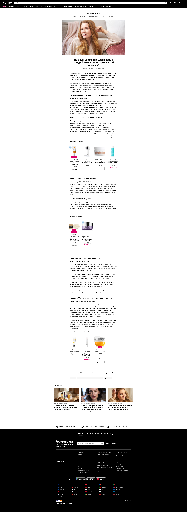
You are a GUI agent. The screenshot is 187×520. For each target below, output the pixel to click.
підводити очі (79, 208)
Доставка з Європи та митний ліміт (104, 468)
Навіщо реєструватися (83, 470)
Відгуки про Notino (120, 455)
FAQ (79, 466)
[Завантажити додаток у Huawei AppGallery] (101, 478)
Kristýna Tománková (64, 403)
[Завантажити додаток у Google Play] (81, 478)
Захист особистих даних (122, 470)
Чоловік (114, 443)
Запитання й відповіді (83, 472)
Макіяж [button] (73, 378)
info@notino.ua (113, 434)
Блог (79, 464)
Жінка (107, 443)
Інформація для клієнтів (103, 462)
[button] (66, 158)
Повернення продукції (83, 462)
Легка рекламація (120, 468)
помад (94, 284)
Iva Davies (91, 68)
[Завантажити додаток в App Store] (90, 478)
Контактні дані (122, 434)
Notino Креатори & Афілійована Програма (102, 465)
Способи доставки (120, 464)
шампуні (76, 138)
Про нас (80, 454)
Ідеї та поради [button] (108, 378)
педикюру (80, 113)
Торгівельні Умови (101, 471)
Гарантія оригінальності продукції (122, 453)
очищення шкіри (87, 184)
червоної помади (94, 107)
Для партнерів (119, 466)
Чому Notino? (81, 452)
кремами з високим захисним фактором (88, 274)
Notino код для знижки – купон (104, 452)
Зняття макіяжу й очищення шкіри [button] (86, 378)
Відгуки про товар (120, 462)
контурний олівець (103, 310)
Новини (80, 468)
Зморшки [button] (99, 378)
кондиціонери (83, 138)
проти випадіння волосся (95, 324)
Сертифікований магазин (103, 454)
